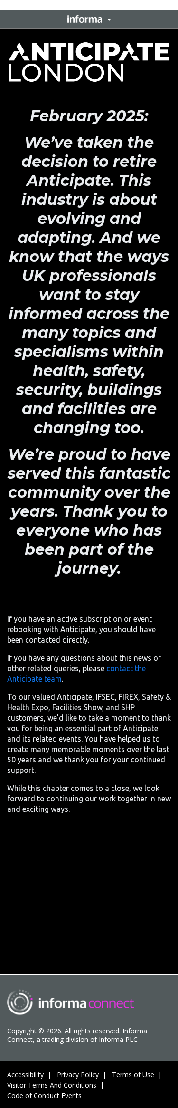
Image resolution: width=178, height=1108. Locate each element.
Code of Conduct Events (44, 1095)
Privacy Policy (78, 1074)
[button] (89, 19)
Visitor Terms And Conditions (51, 1084)
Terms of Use (133, 1074)
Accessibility (25, 1074)
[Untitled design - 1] (70, 1002)
